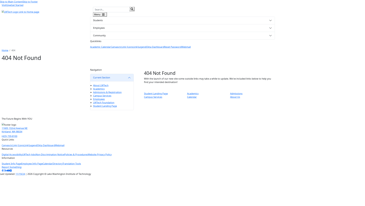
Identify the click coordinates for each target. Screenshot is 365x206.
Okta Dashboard (155, 46)
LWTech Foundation (103, 102)
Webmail (186, 46)
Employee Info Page (32, 163)
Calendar (192, 97)
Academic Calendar (100, 46)
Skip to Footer (30, 1)
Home (5, 50)
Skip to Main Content (11, 1)
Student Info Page (11, 163)
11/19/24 (20, 174)
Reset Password (172, 46)
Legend (142, 46)
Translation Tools (72, 163)
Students (98, 20)
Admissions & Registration (107, 92)
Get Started (17, 5)
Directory (57, 163)
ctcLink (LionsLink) (128, 46)
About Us (235, 97)
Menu (97, 14)
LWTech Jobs (29, 154)
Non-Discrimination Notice (50, 154)
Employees (99, 27)
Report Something (12, 167)
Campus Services (102, 95)
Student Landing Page (105, 106)
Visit (4, 5)
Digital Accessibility (12, 154)
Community (99, 35)
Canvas (114, 46)
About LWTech (101, 85)
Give (8, 5)
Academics (99, 88)
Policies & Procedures (76, 154)
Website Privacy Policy (100, 154)
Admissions (236, 93)
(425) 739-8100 (9, 136)
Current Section (101, 77)
